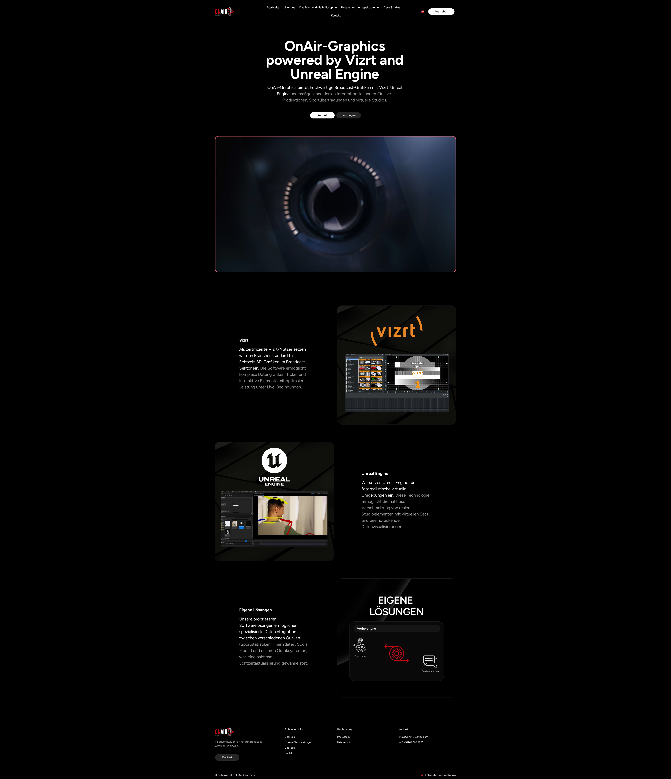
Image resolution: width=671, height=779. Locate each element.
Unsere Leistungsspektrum (358, 7)
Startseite (273, 7)
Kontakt (336, 15)
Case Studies (392, 7)
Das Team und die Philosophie (318, 7)
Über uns (289, 7)
